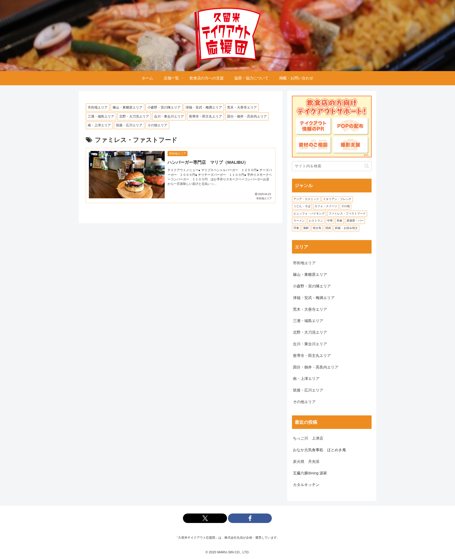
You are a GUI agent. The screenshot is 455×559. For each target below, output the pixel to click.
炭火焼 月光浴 (306, 461)
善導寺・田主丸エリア (205, 116)
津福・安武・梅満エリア (204, 107)
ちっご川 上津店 (308, 438)
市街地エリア (98, 107)
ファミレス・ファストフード (347, 213)
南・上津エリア (99, 125)
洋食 (296, 228)
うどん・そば (301, 206)
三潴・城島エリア (101, 116)
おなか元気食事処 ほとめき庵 (319, 450)
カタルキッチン (306, 485)
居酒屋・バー (355, 220)
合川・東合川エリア (169, 116)
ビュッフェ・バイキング (309, 213)
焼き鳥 (317, 228)
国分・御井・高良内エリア (247, 116)
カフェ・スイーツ (325, 206)
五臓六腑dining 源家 (310, 473)
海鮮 (306, 228)
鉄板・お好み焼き (346, 228)
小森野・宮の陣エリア (164, 107)
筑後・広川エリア (129, 125)
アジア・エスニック (306, 199)
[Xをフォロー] (205, 518)
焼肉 (328, 228)
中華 (330, 220)
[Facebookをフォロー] (250, 518)
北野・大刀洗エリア (134, 116)
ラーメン (299, 220)
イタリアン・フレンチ (337, 199)
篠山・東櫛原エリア (127, 107)
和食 (339, 220)
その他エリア (157, 125)
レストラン (316, 220)
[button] (367, 166)
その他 (345, 206)
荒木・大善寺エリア (242, 107)
